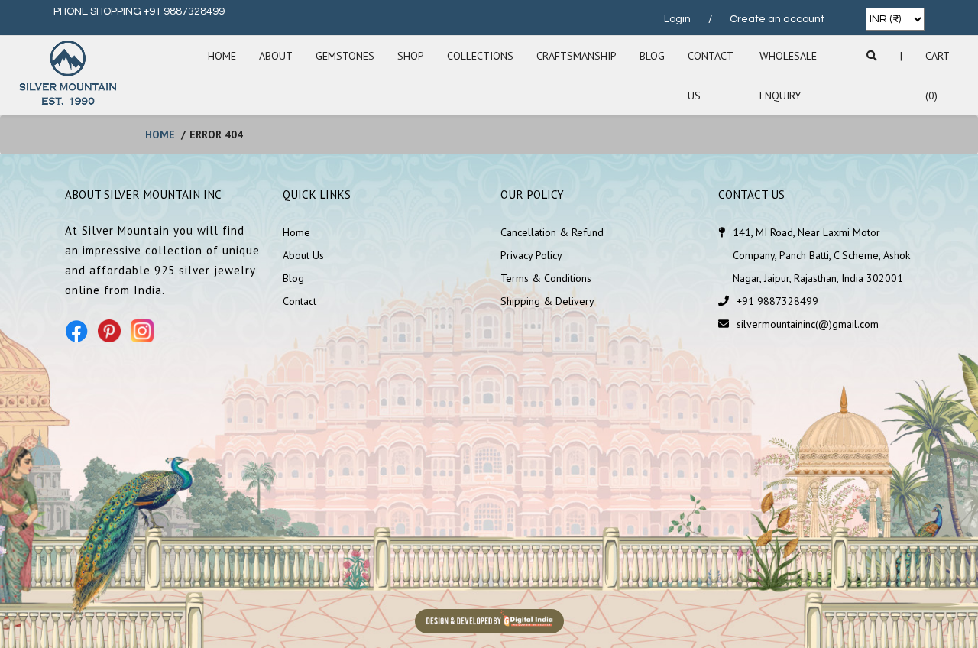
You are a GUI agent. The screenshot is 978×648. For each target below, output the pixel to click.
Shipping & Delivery (547, 301)
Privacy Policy (531, 255)
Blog (652, 56)
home (160, 134)
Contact (299, 301)
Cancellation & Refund (552, 232)
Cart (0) (937, 75)
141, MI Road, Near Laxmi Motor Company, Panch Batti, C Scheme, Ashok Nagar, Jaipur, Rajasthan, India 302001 (821, 255)
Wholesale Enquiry (788, 75)
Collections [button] (480, 56)
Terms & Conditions (545, 278)
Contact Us (710, 75)
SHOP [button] (410, 56)
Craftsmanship (576, 56)
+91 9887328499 (777, 301)
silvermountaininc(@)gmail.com (808, 324)
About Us (303, 255)
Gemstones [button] (345, 56)
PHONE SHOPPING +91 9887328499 (139, 11)
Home (222, 56)
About (276, 56)
